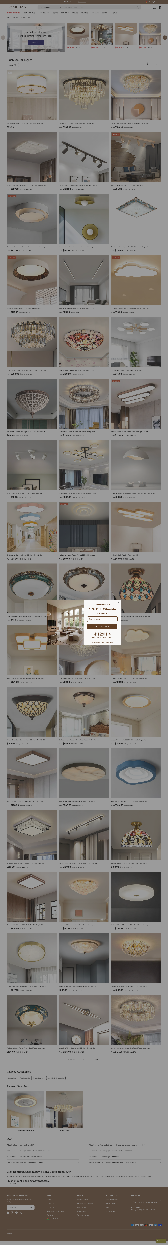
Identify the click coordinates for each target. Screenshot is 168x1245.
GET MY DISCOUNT (102, 627)
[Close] (118, 602)
